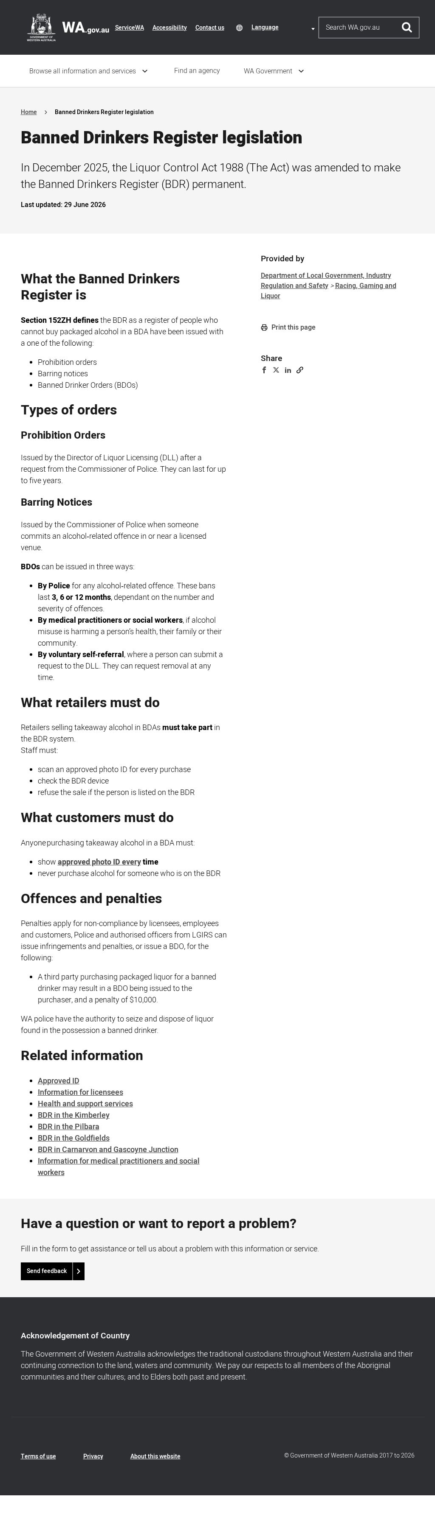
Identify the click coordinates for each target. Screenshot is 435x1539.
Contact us (209, 27)
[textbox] (284, 27)
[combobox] (284, 27)
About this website (155, 1456)
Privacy (93, 1456)
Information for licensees (80, 1092)
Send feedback (47, 1271)
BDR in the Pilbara (68, 1127)
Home (29, 112)
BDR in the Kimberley (74, 1115)
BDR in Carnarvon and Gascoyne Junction (108, 1150)
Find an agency (197, 71)
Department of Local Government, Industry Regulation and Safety (326, 281)
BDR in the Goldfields (74, 1138)
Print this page (293, 327)
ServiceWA (129, 27)
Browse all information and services (82, 71)
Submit (407, 27)
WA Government (268, 71)
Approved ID (58, 1081)
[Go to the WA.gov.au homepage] (68, 27)
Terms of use (38, 1456)
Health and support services (85, 1104)
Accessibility (170, 27)
